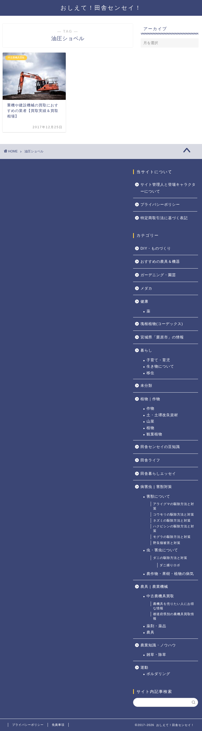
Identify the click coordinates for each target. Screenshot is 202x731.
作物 (150, 408)
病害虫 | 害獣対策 (156, 487)
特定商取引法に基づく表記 (164, 218)
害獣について (158, 496)
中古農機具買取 (160, 596)
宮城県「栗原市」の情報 (162, 337)
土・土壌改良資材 (162, 415)
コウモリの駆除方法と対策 (173, 514)
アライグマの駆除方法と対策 (173, 506)
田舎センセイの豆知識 (160, 447)
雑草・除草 (156, 655)
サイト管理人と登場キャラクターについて (168, 188)
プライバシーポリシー (160, 205)
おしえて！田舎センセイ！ (101, 7)
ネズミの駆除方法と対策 (172, 520)
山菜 (150, 421)
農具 (150, 632)
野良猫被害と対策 (166, 543)
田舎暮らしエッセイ (158, 474)
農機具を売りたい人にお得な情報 (173, 606)
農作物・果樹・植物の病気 (170, 574)
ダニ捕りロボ (170, 565)
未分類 (146, 386)
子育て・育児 (158, 360)
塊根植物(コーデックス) (161, 324)
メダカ (146, 288)
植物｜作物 (150, 399)
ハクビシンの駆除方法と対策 (173, 528)
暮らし (146, 350)
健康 (144, 301)
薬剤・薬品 (156, 626)
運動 (144, 668)
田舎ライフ (150, 460)
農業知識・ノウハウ (158, 645)
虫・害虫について (162, 550)
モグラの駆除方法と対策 (172, 537)
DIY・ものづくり (155, 248)
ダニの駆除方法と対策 (170, 558)
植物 (150, 428)
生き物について (160, 366)
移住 (150, 373)
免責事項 (58, 724)
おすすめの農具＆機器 (160, 262)
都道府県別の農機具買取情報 (173, 616)
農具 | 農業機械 (154, 587)
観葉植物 (154, 434)
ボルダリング (158, 674)
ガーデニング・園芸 (158, 275)
